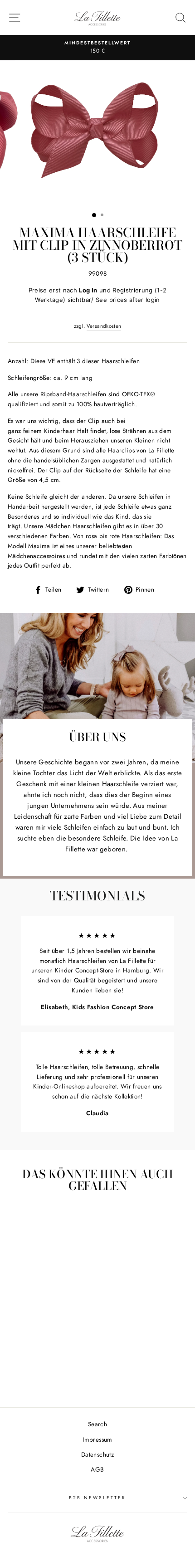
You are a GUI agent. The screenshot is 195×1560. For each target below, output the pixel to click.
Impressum (97, 1439)
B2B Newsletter (98, 1497)
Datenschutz (97, 1454)
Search (97, 1424)
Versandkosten (104, 326)
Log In (88, 290)
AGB (97, 1469)
